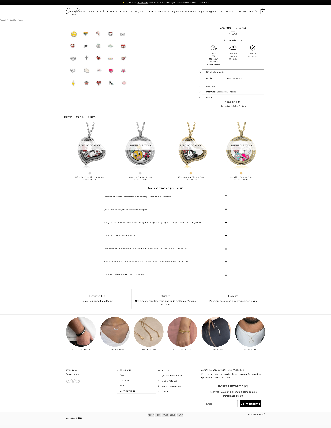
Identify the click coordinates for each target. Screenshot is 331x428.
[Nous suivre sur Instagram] (73, 381)
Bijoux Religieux (207, 11)
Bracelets (125, 11)
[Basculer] (199, 72)
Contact (165, 391)
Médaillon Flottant (16, 20)
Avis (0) (209, 97)
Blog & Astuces (169, 381)
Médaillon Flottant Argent (140, 177)
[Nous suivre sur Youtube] (78, 381)
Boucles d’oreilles (157, 11)
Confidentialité (127, 391)
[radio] (89, 173)
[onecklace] (75, 11)
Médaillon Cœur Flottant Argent (89, 177)
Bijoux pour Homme (183, 11)
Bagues (139, 11)
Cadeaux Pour (244, 11)
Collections (226, 11)
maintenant (143, 2)
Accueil (3, 20)
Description (211, 86)
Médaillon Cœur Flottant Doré (190, 177)
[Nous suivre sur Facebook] (68, 381)
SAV (122, 385)
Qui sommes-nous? (171, 375)
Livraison (124, 380)
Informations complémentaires (221, 92)
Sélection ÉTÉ (96, 11)
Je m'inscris (250, 403)
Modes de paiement (171, 386)
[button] (256, 11)
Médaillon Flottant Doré (241, 177)
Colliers (111, 11)
